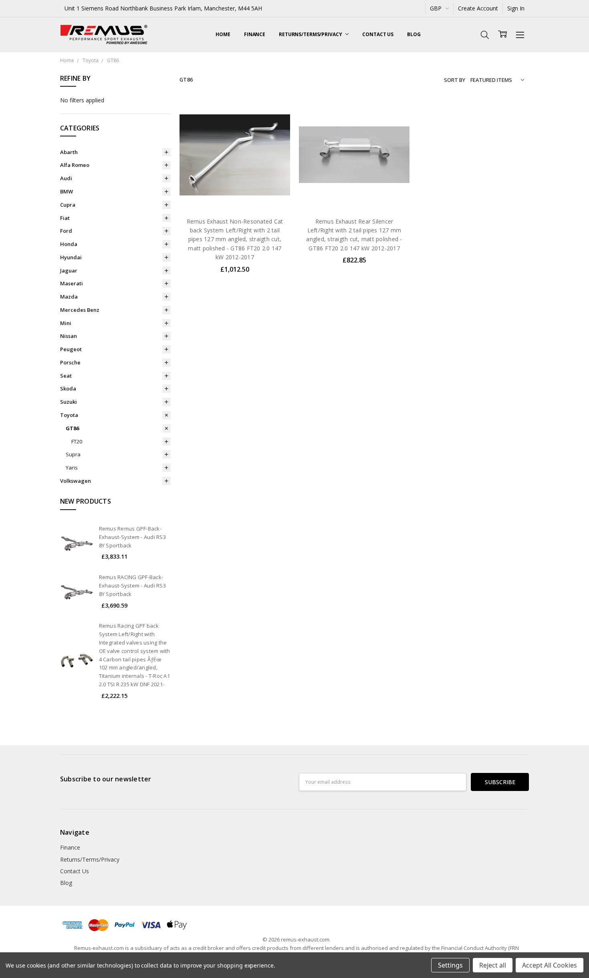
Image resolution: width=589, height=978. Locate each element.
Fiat (65, 218)
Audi (66, 178)
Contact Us (377, 34)
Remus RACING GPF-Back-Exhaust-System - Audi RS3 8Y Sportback (132, 585)
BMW (66, 191)
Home (223, 34)
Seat (66, 375)
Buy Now (234, 193)
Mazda (69, 296)
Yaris (72, 467)
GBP (436, 8)
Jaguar (68, 270)
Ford (66, 230)
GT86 (72, 428)
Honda (68, 244)
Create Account (478, 8)
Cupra (67, 204)
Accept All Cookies (549, 965)
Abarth (69, 152)
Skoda (68, 388)
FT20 (76, 441)
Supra (73, 454)
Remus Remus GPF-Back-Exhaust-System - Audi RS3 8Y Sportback (132, 537)
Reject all (492, 965)
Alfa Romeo (74, 165)
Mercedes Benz (79, 309)
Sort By (454, 79)
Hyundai (71, 257)
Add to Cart (235, 175)
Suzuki (68, 401)
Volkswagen (75, 480)
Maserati (71, 283)
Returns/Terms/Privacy (311, 34)
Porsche (70, 362)
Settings (450, 965)
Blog (414, 34)
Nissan (68, 336)
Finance (254, 34)
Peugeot (71, 349)
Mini (65, 323)
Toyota (69, 415)
